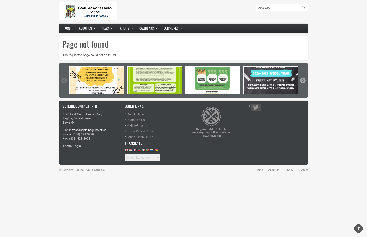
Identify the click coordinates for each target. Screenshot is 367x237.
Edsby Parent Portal (140, 131)
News (105, 28)
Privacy (288, 170)
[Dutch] (130, 151)
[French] (135, 151)
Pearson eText (136, 120)
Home (67, 28)
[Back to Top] (358, 228)
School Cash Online (140, 137)
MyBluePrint (135, 125)
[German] (139, 151)
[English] (126, 151)
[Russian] (152, 151)
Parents (124, 28)
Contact (303, 170)
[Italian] (143, 151)
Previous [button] (64, 80)
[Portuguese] (147, 151)
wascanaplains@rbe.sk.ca (89, 130)
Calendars (146, 28)
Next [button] (303, 80)
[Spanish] (156, 151)
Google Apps (135, 114)
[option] (97, 80)
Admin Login (71, 146)
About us (85, 28)
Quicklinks (171, 28)
